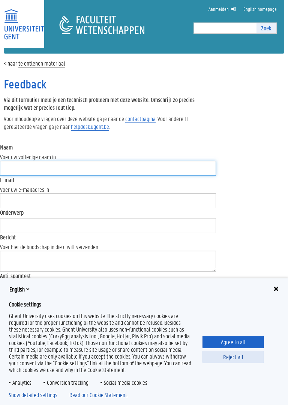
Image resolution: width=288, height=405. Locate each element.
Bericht (8, 237)
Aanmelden (218, 9)
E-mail (7, 180)
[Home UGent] (24, 20)
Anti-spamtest (15, 275)
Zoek (266, 28)
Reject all (233, 357)
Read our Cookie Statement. (98, 395)
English (17, 289)
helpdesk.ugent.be (90, 126)
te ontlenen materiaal (41, 63)
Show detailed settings (33, 395)
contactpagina (140, 119)
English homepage (260, 9)
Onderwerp (12, 212)
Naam (6, 147)
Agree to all (233, 342)
